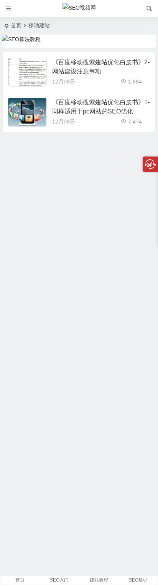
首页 (16, 25)
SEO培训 (138, 580)
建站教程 (99, 580)
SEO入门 (59, 580)
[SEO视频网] (79, 9)
